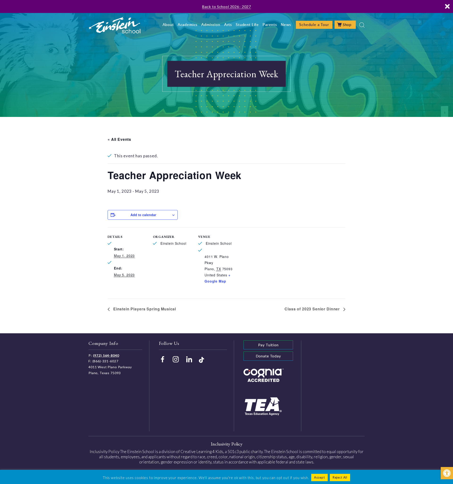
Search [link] (362, 25)
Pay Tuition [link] (268, 345)
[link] (447, 473)
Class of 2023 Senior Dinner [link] (313, 309)
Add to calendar (143, 214)
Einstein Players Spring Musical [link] (144, 309)
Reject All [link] (340, 477)
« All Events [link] (119, 139)
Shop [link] (347, 24)
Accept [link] (319, 477)
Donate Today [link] (268, 356)
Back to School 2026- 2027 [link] (226, 6)
